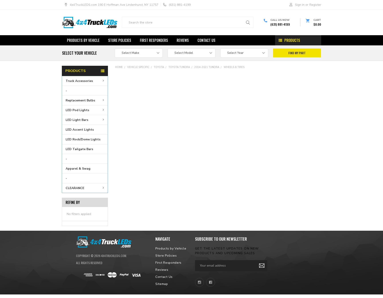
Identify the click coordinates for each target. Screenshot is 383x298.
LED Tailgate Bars (79, 149)
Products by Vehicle (83, 40)
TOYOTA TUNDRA (179, 67)
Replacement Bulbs (80, 100)
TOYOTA (159, 67)
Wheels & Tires (234, 67)
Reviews (183, 40)
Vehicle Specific (138, 67)
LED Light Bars (77, 120)
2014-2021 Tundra (206, 67)
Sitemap (161, 284)
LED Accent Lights (80, 130)
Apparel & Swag (78, 168)
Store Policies (119, 40)
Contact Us (206, 40)
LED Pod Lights (77, 110)
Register (315, 5)
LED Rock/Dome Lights (83, 139)
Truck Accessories (79, 81)
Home (119, 67)
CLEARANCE (75, 188)
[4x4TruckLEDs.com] (103, 241)
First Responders (154, 40)
